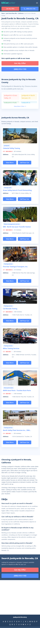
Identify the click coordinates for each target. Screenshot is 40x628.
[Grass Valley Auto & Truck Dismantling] (20, 177)
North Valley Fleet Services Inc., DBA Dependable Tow (16, 430)
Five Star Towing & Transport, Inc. (15, 267)
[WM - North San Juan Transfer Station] (20, 214)
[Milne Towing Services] (20, 335)
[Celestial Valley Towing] (20, 135)
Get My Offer (20, 63)
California (20, 13)
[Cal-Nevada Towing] (20, 296)
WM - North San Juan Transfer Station (17, 227)
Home (3, 13)
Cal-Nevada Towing (10, 309)
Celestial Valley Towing (11, 148)
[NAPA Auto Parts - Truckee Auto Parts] (20, 378)
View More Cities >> (20, 106)
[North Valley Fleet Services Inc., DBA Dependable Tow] (20, 417)
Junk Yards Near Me (11, 13)
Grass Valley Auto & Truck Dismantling (17, 190)
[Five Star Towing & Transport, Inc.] (20, 254)
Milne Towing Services (11, 348)
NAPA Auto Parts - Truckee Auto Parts (17, 390)
